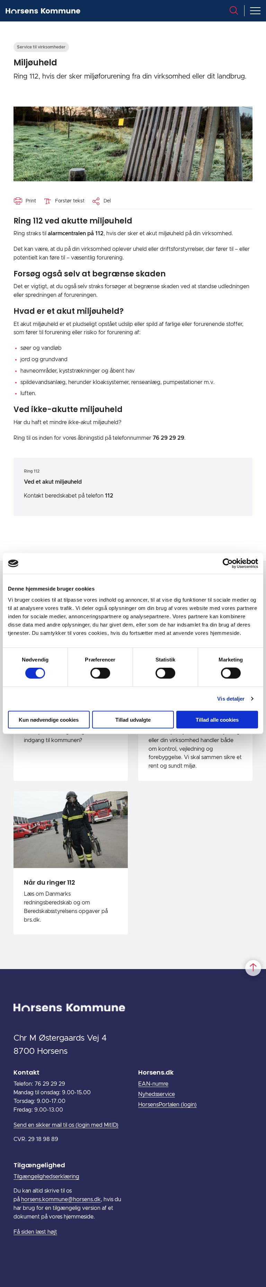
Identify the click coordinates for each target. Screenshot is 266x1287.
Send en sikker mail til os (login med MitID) (66, 1125)
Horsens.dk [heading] (156, 1072)
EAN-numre (153, 1084)
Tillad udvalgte (133, 719)
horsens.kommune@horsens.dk (61, 1199)
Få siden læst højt (35, 1232)
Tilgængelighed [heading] (39, 1165)
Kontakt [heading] (26, 1072)
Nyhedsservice (156, 1094)
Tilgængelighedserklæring (46, 1176)
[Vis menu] (255, 10)
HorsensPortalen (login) (167, 1104)
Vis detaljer (231, 699)
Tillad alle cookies (217, 719)
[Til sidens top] (253, 968)
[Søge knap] (234, 10)
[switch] (100, 673)
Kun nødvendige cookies (49, 719)
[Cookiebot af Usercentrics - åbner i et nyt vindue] (227, 563)
